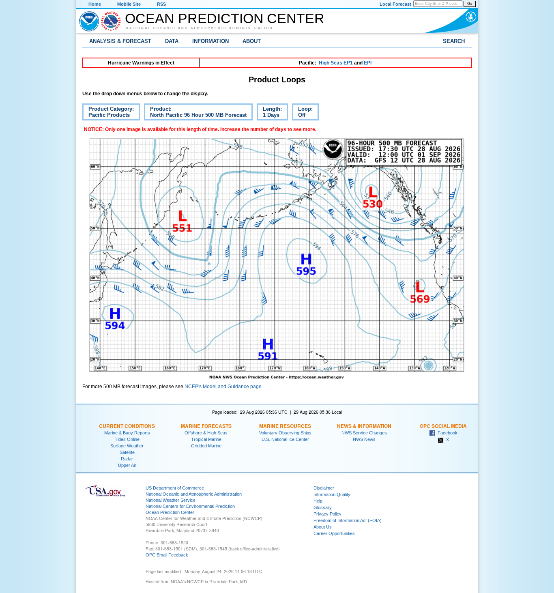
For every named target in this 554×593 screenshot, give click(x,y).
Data (171, 41)
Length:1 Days (269, 113)
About (252, 41)
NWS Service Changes (364, 432)
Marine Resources (285, 426)
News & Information (364, 426)
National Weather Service (170, 500)
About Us (323, 526)
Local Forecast (395, 4)
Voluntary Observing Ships (285, 432)
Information (210, 41)
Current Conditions (127, 426)
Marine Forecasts (206, 426)
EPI (367, 63)
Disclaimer (324, 488)
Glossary (323, 507)
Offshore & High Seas (206, 432)
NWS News (364, 439)
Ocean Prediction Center (224, 18)
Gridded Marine (206, 445)
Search (454, 41)
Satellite (127, 452)
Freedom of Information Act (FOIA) (348, 520)
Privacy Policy (327, 513)
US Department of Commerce (175, 488)
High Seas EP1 (336, 63)
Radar (127, 458)
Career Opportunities (334, 533)
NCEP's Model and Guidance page (223, 386)
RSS (161, 4)
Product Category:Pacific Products (108, 113)
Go (469, 4)
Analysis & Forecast (120, 41)
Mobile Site (129, 4)
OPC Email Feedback (167, 554)
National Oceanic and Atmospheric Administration (199, 28)
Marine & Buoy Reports (127, 432)
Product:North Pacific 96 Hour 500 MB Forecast (195, 113)
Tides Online (127, 439)
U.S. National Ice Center (285, 439)
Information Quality (332, 494)
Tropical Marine (206, 439)
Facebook (446, 432)
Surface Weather (127, 445)
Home (94, 4)
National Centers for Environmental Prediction (190, 506)
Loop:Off (302, 113)
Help (318, 500)
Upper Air (127, 465)
